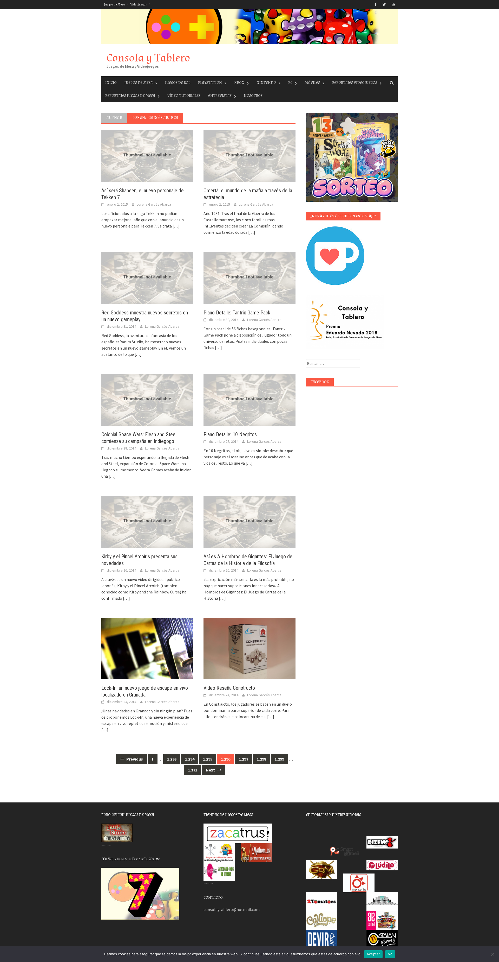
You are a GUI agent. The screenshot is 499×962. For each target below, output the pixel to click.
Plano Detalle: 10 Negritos (230, 434)
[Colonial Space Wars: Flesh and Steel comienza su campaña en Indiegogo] (147, 399)
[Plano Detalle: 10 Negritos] (249, 399)
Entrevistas (220, 95)
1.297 (243, 759)
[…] (176, 226)
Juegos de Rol (177, 82)
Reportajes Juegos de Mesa (130, 95)
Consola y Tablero (148, 57)
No (390, 954)
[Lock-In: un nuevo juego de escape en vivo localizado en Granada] (147, 648)
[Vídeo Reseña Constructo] (249, 648)
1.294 (189, 759)
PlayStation (210, 82)
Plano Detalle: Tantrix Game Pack (236, 312)
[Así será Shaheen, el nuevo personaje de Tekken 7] (147, 155)
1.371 (192, 770)
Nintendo (266, 82)
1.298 (261, 759)
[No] (492, 954)
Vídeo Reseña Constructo (229, 688)
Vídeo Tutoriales (183, 95)
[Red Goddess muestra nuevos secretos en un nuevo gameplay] (147, 277)
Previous (134, 759)
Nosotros (253, 95)
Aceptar (373, 954)
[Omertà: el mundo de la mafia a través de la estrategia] (249, 155)
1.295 (207, 759)
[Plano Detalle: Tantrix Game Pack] (249, 277)
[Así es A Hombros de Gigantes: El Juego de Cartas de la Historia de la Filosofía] (249, 521)
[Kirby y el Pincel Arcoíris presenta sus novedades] (147, 521)
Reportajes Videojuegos (354, 82)
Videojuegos (138, 5)
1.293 (171, 759)
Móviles (312, 82)
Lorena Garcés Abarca (154, 204)
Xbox (239, 82)
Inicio (111, 82)
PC (290, 82)
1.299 (279, 759)
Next (211, 770)
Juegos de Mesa (114, 5)
